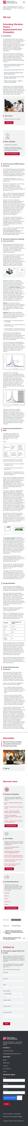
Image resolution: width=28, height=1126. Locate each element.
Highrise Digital (18, 1116)
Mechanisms (8, 901)
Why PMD (7, 893)
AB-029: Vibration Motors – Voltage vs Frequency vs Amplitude (13, 81)
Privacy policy (17, 1113)
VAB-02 (11, 680)
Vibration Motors (16, 925)
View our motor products (12, 153)
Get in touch (9, 122)
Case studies (9, 868)
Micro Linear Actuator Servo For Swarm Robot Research (12, 864)
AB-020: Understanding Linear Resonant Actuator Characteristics (14, 77)
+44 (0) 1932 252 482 (8, 1051)
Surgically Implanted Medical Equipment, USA (12, 847)
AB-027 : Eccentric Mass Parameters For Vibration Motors (13, 821)
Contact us (5, 1065)
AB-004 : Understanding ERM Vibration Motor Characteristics (12, 811)
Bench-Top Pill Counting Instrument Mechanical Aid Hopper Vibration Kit (14, 856)
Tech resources (7, 1068)
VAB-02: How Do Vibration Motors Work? (14, 64)
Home (4, 6)
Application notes (16, 920)
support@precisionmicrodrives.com (12, 1053)
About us (7, 895)
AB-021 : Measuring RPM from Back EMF (13, 803)
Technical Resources (12, 6)
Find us (5, 1071)
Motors (6, 898)
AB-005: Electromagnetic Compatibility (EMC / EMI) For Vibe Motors (13, 817)
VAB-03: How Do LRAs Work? (11, 70)
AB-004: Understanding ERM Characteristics (12, 229)
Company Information (11, 908)
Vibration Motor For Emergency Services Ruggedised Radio (12, 852)
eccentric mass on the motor (14, 193)
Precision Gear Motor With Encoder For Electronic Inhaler (13, 860)
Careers (6, 904)
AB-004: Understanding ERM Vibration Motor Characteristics (13, 73)
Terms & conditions (8, 1113)
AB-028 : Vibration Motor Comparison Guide (14, 807)
